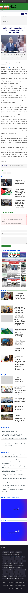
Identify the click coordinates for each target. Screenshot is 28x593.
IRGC (24, 561)
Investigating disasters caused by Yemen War (19, 407)
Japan (10, 563)
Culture (11, 585)
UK (20, 576)
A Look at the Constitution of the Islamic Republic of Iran (14, 479)
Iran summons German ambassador (11, 448)
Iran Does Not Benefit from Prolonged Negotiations (14, 438)
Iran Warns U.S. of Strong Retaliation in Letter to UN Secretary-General (13, 444)
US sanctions (10, 578)
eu (12, 556)
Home (5, 582)
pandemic (12, 567)
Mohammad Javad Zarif (8, 565)
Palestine (5, 567)
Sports (8, 588)
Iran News (9, 67)
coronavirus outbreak (8, 554)
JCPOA (15, 563)
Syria (12, 574)
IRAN (15, 561)
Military (23, 585)
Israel (5, 563)
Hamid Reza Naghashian (8, 558)
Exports (17, 556)
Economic (10, 582)
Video (20, 588)
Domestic (5, 585)
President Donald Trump (8, 569)
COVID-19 (17, 554)
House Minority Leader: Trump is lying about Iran (19, 182)
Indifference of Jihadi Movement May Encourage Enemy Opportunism (13, 466)
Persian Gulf (19, 567)
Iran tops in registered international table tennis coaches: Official (13, 462)
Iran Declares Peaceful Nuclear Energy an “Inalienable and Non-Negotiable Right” (12, 435)
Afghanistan (6, 552)
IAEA (5, 561)
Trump (5, 576)
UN (24, 576)
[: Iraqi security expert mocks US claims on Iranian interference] (26, 14)
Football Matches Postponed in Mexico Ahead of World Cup (13, 490)
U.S (16, 576)
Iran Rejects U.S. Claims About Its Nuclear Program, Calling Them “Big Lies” (12, 430)
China (12, 552)
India (10, 561)
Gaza (23, 556)
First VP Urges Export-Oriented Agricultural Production (12, 475)
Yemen (17, 578)
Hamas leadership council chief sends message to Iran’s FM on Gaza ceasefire (20, 204)
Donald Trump (6, 556)
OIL (16, 565)
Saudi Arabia (6, 574)
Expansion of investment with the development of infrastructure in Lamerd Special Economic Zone (19, 364)
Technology (17, 585)
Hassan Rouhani (19, 558)
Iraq (19, 561)
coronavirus (19, 552)
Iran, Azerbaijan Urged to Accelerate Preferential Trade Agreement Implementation (13, 455)
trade (23, 574)
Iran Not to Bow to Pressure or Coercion (11, 441)
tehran (18, 574)
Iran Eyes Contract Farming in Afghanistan (12, 482)
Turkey (10, 576)
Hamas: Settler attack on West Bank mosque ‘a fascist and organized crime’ (19, 193)
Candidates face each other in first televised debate (20, 400)
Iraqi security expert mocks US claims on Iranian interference (14, 30)
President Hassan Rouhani (21, 569)
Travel (13, 588)
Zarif (22, 578)
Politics (16, 582)
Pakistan (21, 565)
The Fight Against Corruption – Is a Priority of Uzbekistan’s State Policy (20, 332)
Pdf (17, 588)
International (22, 582)
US (4, 578)
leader (21, 563)
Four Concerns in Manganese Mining (20, 392)
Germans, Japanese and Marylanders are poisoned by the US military (19, 419)
